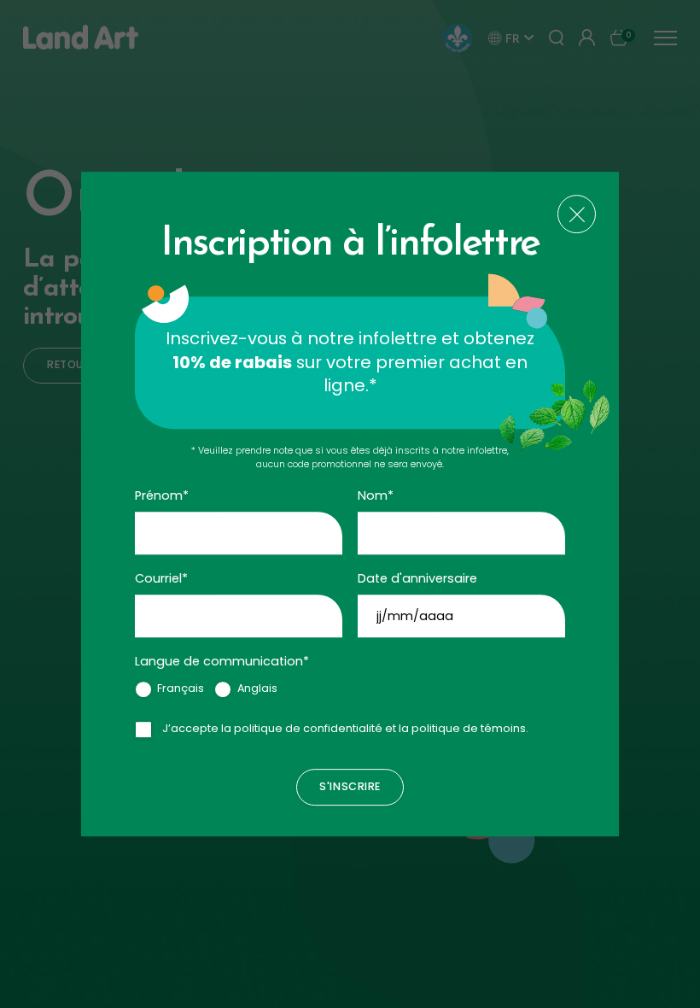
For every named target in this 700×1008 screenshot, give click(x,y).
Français (180, 688)
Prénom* (162, 495)
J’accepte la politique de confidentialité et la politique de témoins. (345, 728)
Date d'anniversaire (417, 578)
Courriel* (161, 578)
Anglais (257, 688)
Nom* (376, 495)
